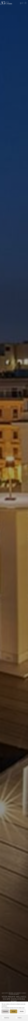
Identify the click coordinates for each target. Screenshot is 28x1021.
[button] (21, 3)
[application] (14, 1011)
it (22, 3)
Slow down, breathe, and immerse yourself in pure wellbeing (14, 993)
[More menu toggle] (26, 2)
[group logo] (3, 3)
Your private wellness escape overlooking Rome (14, 999)
